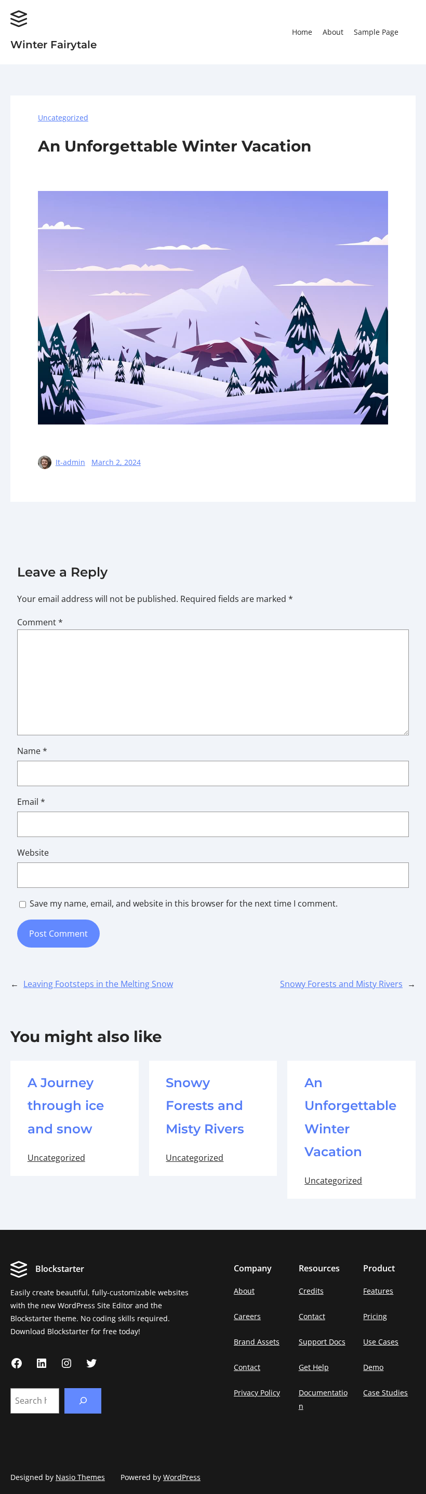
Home (302, 32)
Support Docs (322, 1342)
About (244, 1291)
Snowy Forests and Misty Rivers (341, 984)
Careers (247, 1316)
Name (32, 751)
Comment (40, 622)
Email (31, 801)
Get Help (314, 1367)
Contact (247, 1367)
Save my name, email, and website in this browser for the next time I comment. (184, 903)
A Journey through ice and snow (66, 1105)
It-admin (70, 462)
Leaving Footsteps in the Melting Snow (98, 984)
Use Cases (380, 1342)
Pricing (375, 1316)
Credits (311, 1291)
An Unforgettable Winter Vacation (350, 1117)
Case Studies (385, 1392)
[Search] (82, 1401)
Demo (373, 1367)
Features (378, 1291)
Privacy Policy (257, 1392)
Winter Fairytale (53, 44)
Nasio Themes (80, 1477)
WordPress (182, 1477)
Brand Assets (256, 1342)
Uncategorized (63, 117)
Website (33, 852)
